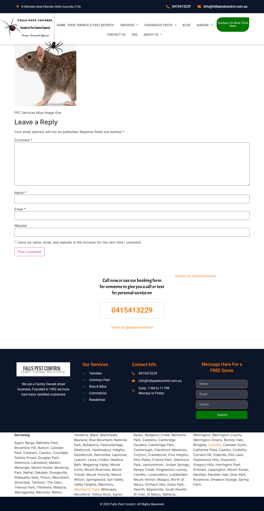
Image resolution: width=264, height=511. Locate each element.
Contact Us (116, 34)
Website (20, 225)
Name (20, 192)
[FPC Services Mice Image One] (45, 105)
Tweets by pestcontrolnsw (195, 276)
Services (127, 25)
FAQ (134, 34)
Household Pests (158, 25)
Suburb (203, 25)
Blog (186, 25)
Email (20, 209)
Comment (23, 140)
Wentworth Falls (86, 489)
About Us (151, 34)
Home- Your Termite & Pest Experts (85, 25)
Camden (214, 445)
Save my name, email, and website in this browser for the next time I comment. (80, 242)
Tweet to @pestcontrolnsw (132, 327)
